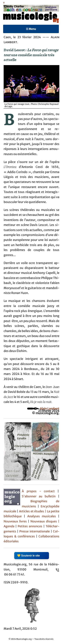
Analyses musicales (42, 516)
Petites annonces (30, 526)
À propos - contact (38, 491)
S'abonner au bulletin (39, 496)
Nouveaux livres (16, 521)
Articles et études (31, 511)
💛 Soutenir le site (28, 555)
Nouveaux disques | (44, 521)
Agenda (9, 526)
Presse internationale (34, 531)
